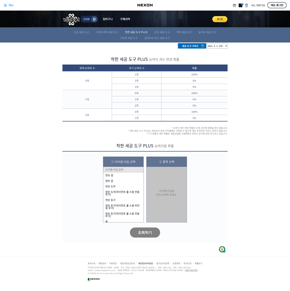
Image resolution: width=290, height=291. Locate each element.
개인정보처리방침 (145, 263)
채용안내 (102, 263)
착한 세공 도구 (184, 32)
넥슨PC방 (187, 263)
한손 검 (109, 175)
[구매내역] (125, 19)
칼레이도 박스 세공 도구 (157, 38)
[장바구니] (108, 19)
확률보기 (198, 263)
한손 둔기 (110, 200)
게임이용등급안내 (127, 263)
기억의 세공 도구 (129, 38)
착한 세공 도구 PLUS (136, 32)
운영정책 (176, 263)
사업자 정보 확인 (191, 270)
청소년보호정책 (162, 263)
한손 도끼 (110, 186)
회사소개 (91, 263)
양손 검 (109, 180)
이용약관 (113, 263)
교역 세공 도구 (162, 32)
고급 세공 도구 (81, 32)
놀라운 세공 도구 (207, 32)
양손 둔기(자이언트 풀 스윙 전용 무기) (122, 215)
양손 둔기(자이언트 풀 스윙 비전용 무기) (122, 207)
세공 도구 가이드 (190, 46)
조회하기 (145, 232)
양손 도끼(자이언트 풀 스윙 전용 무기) (122, 193)
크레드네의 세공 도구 (107, 32)
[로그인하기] (220, 19)
